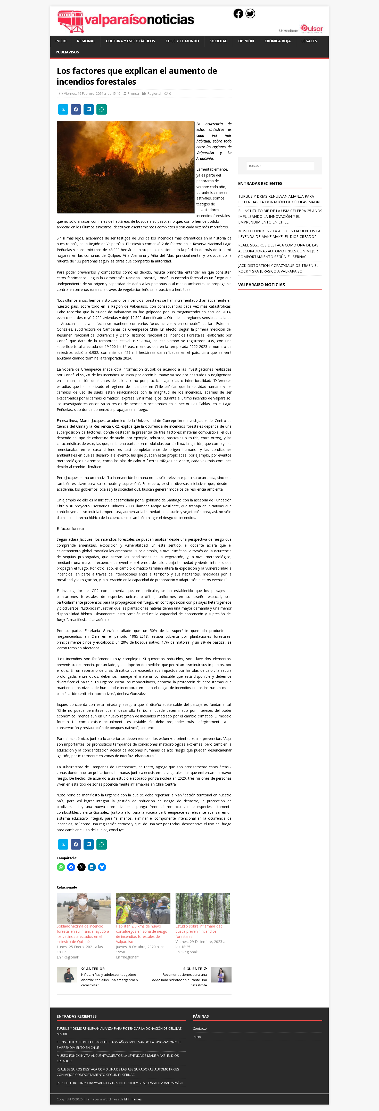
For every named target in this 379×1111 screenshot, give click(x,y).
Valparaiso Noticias (261, 284)
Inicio (61, 40)
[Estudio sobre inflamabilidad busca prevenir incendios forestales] (203, 908)
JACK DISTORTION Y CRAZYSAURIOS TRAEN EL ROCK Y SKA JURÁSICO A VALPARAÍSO (120, 1083)
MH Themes (133, 1099)
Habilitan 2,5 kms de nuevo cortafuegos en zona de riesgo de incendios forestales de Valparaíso (141, 934)
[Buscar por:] (280, 166)
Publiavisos (67, 52)
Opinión (246, 40)
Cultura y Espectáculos (130, 40)
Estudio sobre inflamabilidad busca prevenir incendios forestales (199, 931)
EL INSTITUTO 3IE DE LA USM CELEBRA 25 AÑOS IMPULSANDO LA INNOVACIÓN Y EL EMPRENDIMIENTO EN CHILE (280, 216)
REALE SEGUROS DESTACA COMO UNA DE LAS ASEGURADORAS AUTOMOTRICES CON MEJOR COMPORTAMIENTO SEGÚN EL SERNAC (278, 251)
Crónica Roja (278, 40)
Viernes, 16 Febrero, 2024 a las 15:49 (92, 93)
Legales (309, 40)
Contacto (200, 1028)
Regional (86, 40)
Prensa (133, 93)
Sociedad (219, 40)
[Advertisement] (281, 113)
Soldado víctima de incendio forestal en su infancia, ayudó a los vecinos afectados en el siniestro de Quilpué (83, 934)
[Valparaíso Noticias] (189, 32)
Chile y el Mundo (182, 40)
